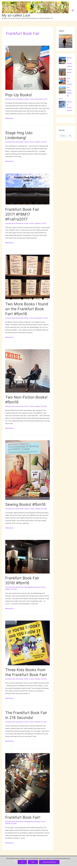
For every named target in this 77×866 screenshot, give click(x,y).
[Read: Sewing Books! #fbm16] (27, 470)
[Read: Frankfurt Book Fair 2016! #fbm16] (27, 556)
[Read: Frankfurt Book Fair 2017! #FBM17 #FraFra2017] (27, 189)
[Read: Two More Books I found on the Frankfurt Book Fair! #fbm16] (27, 277)
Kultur (27, 223)
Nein (33, 862)
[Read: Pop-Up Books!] (27, 68)
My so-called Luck (16, 15)
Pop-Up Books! (18, 95)
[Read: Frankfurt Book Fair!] (27, 783)
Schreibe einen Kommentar (14, 99)
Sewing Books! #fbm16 (25, 504)
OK (22, 862)
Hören (27, 142)
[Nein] (75, 861)
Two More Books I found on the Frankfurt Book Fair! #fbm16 (26, 309)
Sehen (27, 99)
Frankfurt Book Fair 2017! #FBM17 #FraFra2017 (22, 214)
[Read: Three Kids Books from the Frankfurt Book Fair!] (27, 643)
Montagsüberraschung (32, 587)
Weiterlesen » (9, 118)
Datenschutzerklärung (49, 862)
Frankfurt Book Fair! (22, 817)
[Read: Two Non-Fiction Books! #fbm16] (27, 371)
